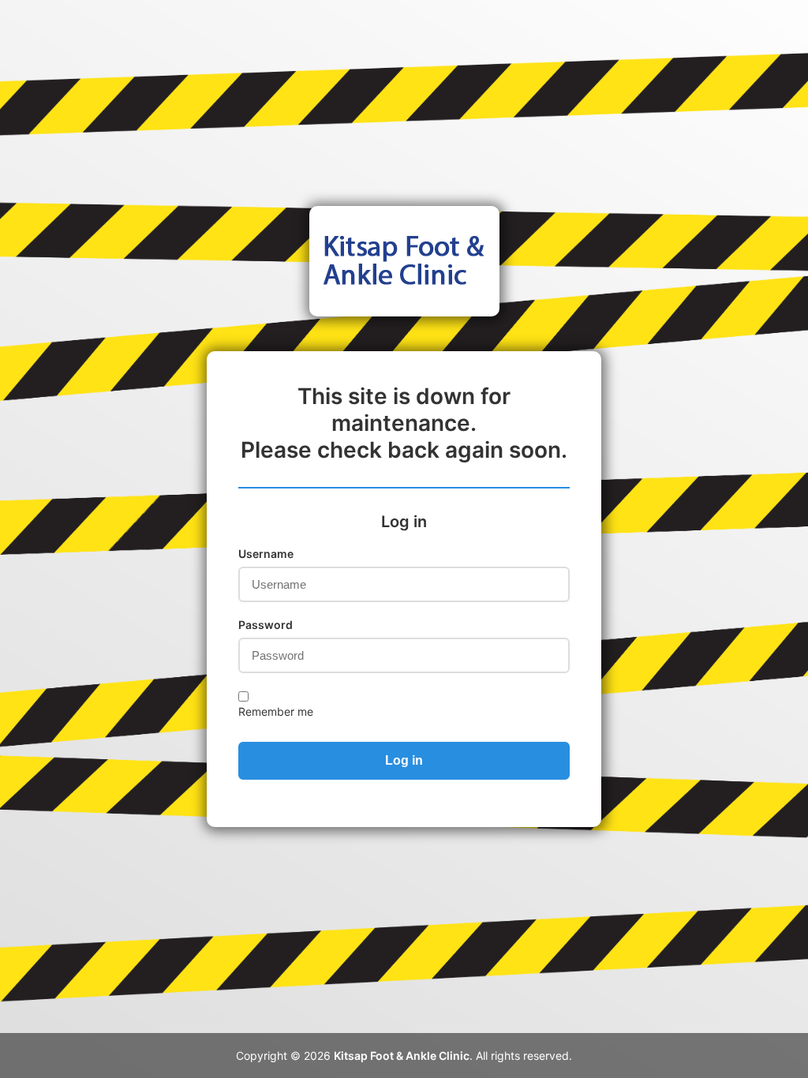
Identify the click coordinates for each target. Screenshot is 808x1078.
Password (265, 624)
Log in (404, 760)
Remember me (275, 711)
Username (266, 553)
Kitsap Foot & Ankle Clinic (401, 1055)
